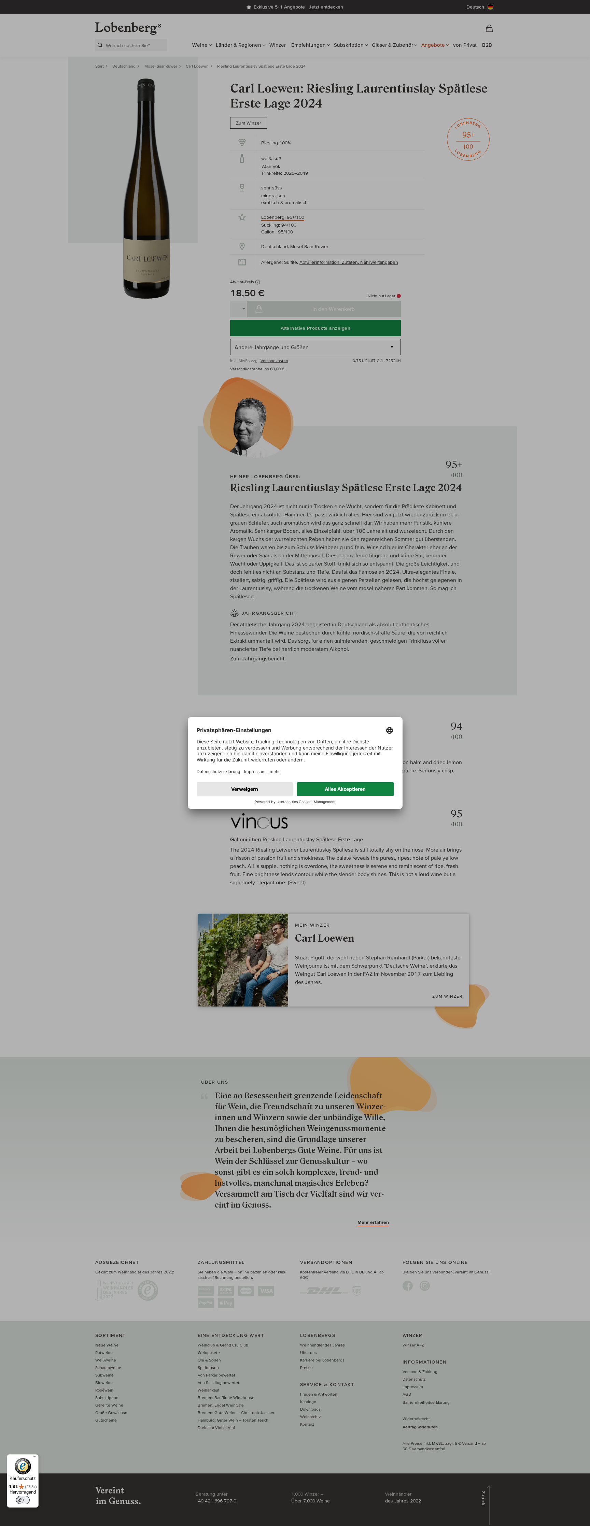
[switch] (23, 1500)
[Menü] (34, 1458)
